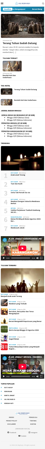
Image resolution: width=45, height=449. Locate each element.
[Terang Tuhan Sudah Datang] (22, 26)
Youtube (23, 436)
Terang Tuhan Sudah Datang (20, 43)
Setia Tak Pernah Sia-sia (20, 193)
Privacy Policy (11, 421)
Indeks (11, 417)
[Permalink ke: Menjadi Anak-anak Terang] (22, 280)
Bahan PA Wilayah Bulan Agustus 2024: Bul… (26, 220)
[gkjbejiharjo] (22, 3)
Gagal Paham (14, 339)
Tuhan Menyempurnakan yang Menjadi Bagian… (24, 348)
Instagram (34, 433)
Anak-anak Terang (18, 175)
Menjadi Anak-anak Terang (11, 296)
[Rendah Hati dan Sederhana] (12, 66)
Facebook (13, 433)
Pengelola (33, 417)
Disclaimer (11, 424)
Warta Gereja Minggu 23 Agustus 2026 (24, 330)
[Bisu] (37, 258)
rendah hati (9, 403)
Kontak (33, 424)
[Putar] (4, 258)
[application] (22, 248)
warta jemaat (9, 395)
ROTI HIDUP (14, 173)
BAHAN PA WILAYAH (16, 217)
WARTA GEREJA (13, 328)
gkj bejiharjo (9, 399)
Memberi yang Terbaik (18, 304)
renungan (8, 391)
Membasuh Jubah (17, 228)
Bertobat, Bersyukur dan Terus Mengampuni (21, 312)
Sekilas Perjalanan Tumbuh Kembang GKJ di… (25, 211)
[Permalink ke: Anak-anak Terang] (22, 158)
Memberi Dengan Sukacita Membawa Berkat (25, 202)
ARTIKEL (13, 208)
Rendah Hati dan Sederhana (9, 76)
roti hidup (8, 388)
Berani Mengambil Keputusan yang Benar (25, 321)
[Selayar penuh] (41, 258)
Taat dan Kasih (16, 184)
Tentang (33, 421)
